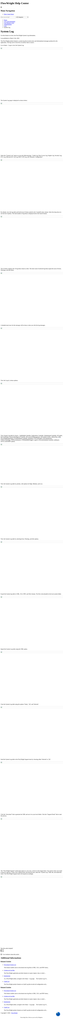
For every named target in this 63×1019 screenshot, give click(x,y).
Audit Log (6, 981)
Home (5, 20)
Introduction (7, 976)
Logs (5, 26)
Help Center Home (9, 14)
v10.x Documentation (9, 21)
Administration (8, 24)
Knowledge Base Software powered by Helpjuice (31, 1017)
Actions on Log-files (9, 970)
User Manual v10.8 (9, 23)
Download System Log (10, 964)
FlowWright (14, 1013)
